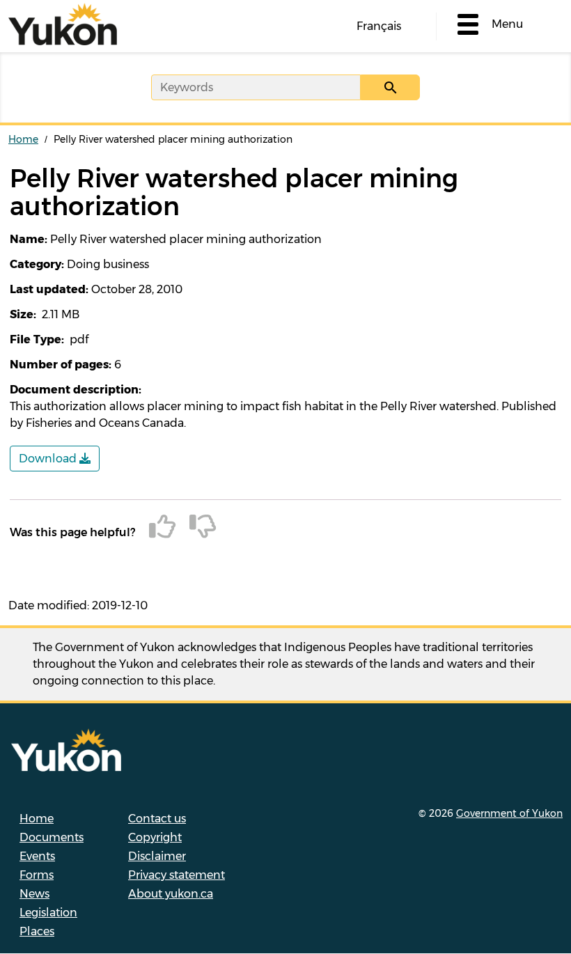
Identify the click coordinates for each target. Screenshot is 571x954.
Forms (36, 875)
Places (36, 931)
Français (379, 26)
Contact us (157, 818)
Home (23, 139)
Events (37, 856)
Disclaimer (157, 856)
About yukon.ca (170, 893)
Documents (51, 837)
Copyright (155, 837)
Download (49, 458)
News (34, 893)
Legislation (48, 912)
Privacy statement (176, 875)
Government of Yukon (509, 813)
